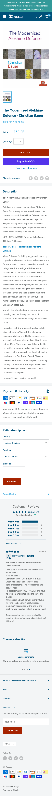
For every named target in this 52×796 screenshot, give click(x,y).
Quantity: (7, 141)
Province (7, 450)
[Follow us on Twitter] (10, 758)
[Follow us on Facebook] (5, 758)
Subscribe (12, 730)
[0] (47, 16)
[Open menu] (4, 16)
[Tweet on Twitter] (42, 178)
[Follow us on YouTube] (21, 758)
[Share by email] (47, 178)
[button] (13, 522)
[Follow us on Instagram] (16, 758)
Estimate (11, 481)
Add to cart (26, 152)
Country (6, 436)
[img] (12, 551)
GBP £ (7, 744)
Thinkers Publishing (13, 122)
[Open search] (35, 16)
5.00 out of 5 (33, 512)
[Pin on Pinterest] (36, 178)
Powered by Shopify (11, 790)
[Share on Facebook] (31, 178)
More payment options (26, 168)
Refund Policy (9, 494)
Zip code (7, 463)
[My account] (40, 16)
